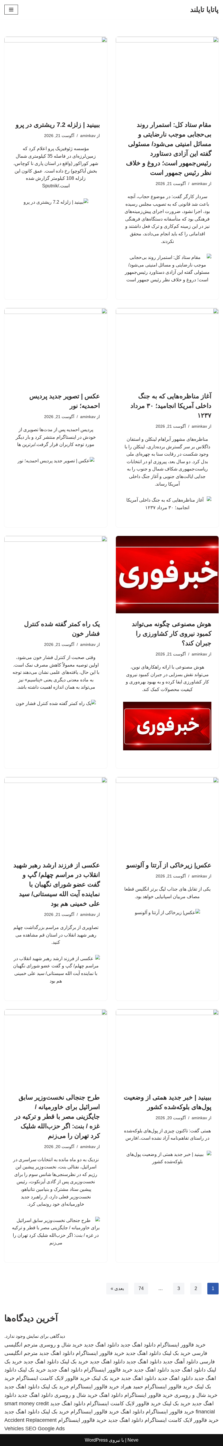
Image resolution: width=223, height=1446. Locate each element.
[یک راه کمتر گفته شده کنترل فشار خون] (55, 574)
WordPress (96, 1440)
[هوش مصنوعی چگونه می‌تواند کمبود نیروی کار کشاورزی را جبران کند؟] (167, 574)
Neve (133, 1440)
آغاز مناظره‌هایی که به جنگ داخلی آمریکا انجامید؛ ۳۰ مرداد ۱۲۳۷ (170, 405)
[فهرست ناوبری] (11, 10)
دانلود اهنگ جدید (138, 1345)
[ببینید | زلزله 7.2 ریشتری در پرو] (55, 75)
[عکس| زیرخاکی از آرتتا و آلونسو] (167, 816)
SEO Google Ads (45, 1428)
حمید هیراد (132, 1387)
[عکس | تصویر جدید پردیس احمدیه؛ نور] (55, 347)
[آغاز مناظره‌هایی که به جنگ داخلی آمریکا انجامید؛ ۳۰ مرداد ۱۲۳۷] (167, 347)
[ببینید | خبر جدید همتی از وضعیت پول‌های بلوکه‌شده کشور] (167, 1048)
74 (141, 1288)
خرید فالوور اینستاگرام (181, 1345)
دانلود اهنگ (111, 1395)
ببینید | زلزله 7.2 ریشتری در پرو (58, 124)
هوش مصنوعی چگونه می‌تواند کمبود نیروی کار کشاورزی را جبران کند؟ (171, 633)
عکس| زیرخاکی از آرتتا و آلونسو (168, 865)
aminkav (199, 183)
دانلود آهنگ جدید (180, 1362)
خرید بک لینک (176, 1353)
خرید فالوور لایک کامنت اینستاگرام (53, 1378)
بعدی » (117, 1288)
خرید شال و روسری (60, 1345)
